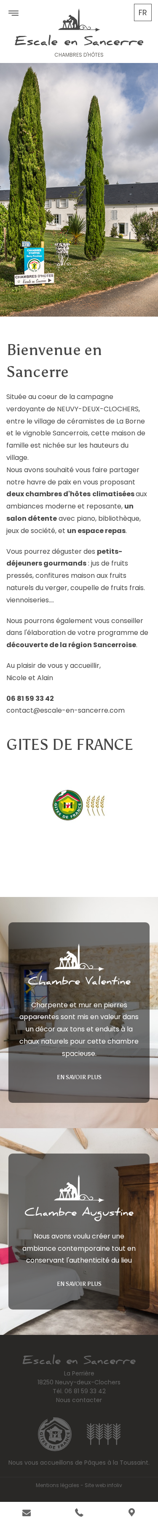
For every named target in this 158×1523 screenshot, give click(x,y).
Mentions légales (57, 1485)
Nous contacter (79, 1400)
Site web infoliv (103, 1485)
